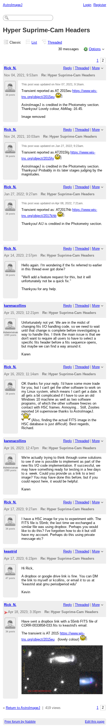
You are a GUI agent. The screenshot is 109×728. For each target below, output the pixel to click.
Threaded (55, 42)
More (96, 68)
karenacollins (15, 306)
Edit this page (95, 722)
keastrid (10, 551)
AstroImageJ (12, 5)
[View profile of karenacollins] (10, 326)
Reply (67, 68)
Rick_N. (10, 68)
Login (87, 5)
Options (95, 49)
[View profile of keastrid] (10, 572)
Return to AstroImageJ (23, 708)
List (34, 42)
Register (99, 5)
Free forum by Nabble (20, 722)
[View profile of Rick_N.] (10, 89)
